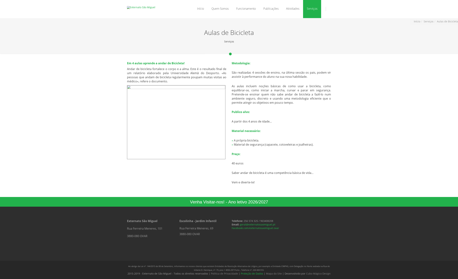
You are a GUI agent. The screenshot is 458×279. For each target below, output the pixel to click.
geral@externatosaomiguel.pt (257, 224)
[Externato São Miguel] (141, 7)
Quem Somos (220, 9)
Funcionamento (246, 9)
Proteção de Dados (252, 273)
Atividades (292, 9)
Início (200, 9)
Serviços (312, 9)
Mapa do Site (274, 273)
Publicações (271, 9)
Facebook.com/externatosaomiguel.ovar (255, 228)
